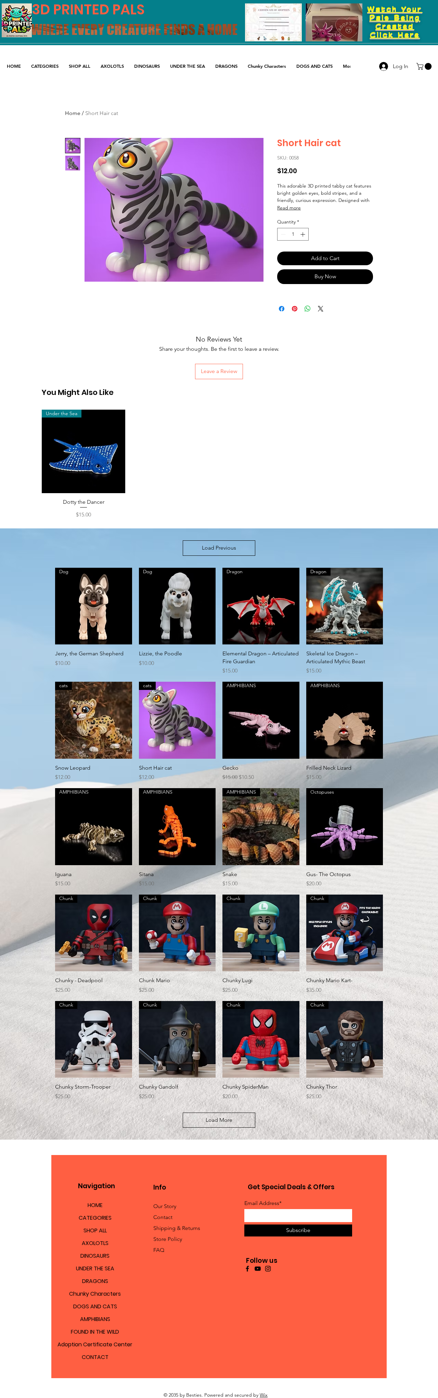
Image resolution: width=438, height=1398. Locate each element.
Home (72, 113)
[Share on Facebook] (282, 309)
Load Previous (219, 547)
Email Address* (263, 1203)
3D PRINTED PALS (88, 9)
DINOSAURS (95, 1256)
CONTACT (95, 1357)
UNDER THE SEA (95, 1268)
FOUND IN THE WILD (95, 1332)
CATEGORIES (95, 1218)
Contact (162, 1217)
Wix (264, 1395)
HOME (95, 1205)
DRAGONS (95, 1281)
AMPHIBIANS (95, 1319)
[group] (219, 464)
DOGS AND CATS (95, 1306)
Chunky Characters (95, 1294)
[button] (424, 66)
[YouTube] (257, 1268)
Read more (289, 208)
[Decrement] (282, 234)
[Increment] (303, 234)
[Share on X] (321, 309)
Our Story (164, 1206)
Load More (219, 1120)
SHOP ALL (95, 1230)
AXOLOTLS (95, 1243)
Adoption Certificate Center (95, 1344)
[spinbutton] (293, 234)
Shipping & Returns (176, 1228)
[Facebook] (247, 1268)
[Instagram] (268, 1268)
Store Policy (167, 1239)
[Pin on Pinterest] (295, 309)
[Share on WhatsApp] (308, 309)
